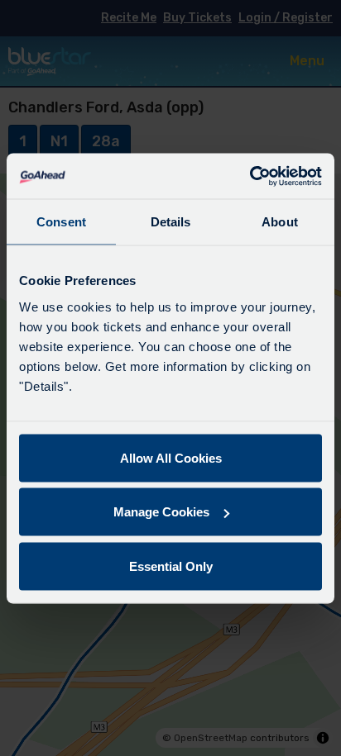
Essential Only (171, 566)
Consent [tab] (61, 222)
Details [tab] (171, 222)
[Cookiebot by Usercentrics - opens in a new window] (249, 176)
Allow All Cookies (171, 457)
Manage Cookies (161, 512)
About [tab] (280, 222)
